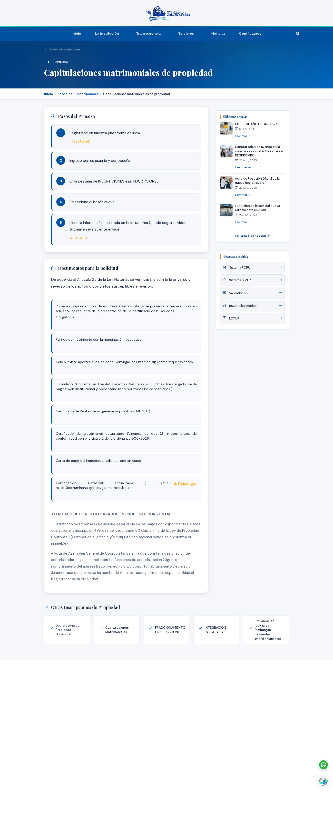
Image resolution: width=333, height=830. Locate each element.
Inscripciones (87, 94)
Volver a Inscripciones (65, 49)
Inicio (76, 33)
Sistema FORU (239, 267)
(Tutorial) (81, 141)
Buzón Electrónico (243, 306)
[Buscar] (297, 33)
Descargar (187, 483)
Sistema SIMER (240, 280)
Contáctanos (250, 33)
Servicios (65, 94)
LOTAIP (234, 318)
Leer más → (243, 136)
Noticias (218, 33)
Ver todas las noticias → (252, 236)
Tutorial (80, 237)
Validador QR (238, 293)
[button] (124, 33)
